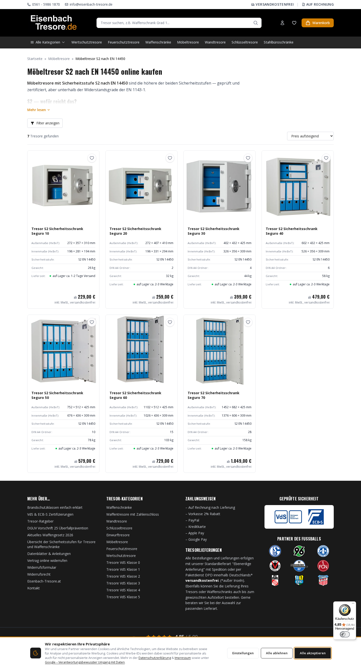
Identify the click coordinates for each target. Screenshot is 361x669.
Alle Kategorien (48, 42)
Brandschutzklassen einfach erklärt (55, 507)
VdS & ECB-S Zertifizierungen (50, 514)
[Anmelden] (282, 22)
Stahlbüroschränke (278, 42)
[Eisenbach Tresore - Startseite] (53, 23)
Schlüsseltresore (245, 42)
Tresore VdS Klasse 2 (123, 576)
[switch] (345, 634)
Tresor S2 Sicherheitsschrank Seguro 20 (135, 231)
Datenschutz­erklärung (155, 658)
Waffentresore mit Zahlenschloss (132, 514)
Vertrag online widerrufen (47, 560)
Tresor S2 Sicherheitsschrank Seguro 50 (57, 395)
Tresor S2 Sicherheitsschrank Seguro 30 (213, 231)
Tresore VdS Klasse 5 (123, 597)
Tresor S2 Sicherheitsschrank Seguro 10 (57, 231)
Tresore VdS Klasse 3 (123, 583)
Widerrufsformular (41, 567)
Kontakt (33, 588)
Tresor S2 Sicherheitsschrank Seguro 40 (292, 231)
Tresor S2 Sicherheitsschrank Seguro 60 (135, 395)
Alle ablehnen (277, 653)
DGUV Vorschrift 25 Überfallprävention (57, 528)
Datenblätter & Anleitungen (49, 553)
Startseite (34, 58)
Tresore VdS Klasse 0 (123, 562)
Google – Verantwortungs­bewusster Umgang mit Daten (85, 662)
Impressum (183, 658)
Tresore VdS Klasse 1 (123, 569)
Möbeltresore (188, 42)
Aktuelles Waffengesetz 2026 (50, 535)
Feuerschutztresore (123, 42)
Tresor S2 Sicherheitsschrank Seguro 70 (213, 395)
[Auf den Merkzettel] (91, 158)
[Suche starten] (256, 23)
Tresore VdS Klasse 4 (123, 590)
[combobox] (179, 23)
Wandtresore (215, 42)
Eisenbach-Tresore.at (44, 581)
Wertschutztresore (86, 42)
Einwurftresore (118, 535)
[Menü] (353, 604)
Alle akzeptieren (313, 653)
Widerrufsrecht (39, 574)
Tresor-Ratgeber (40, 521)
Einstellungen (243, 653)
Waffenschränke (158, 42)
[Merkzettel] (294, 22)
